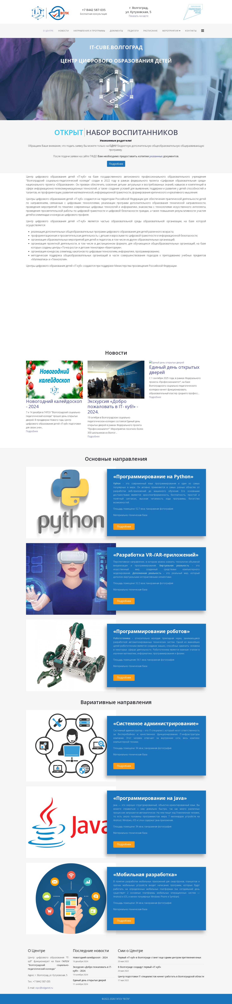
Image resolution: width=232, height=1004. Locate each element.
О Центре (48, 30)
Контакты (190, 30)
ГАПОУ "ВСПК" (122, 998)
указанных (156, 156)
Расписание (150, 30)
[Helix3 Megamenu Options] (202, 30)
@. (44, 987)
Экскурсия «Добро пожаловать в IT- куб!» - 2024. (113, 406)
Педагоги (133, 30)
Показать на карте (138, 15)
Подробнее (116, 164)
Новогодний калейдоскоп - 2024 (54, 404)
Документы (116, 30)
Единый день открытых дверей (174, 369)
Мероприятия (170, 30)
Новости (63, 30)
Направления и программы (89, 30)
